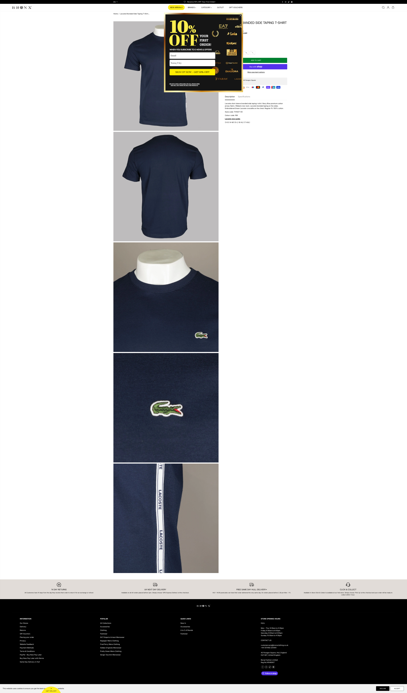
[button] (240, 15)
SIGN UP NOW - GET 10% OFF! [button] (192, 72)
